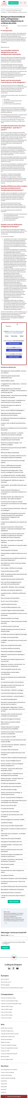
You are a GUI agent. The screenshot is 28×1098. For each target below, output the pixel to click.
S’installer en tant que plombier (9, 637)
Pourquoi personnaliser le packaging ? (11, 651)
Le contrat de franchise (7, 808)
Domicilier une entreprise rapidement (11, 590)
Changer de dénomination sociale (9, 1033)
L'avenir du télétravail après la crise (11, 607)
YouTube (17, 968)
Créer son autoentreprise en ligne (9, 1000)
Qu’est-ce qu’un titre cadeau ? (9, 601)
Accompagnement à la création (9, 1069)
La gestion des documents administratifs (12, 579)
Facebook (13, 968)
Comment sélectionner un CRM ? (10, 571)
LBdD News (3, 9)
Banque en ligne (5, 1056)
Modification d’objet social (8, 1036)
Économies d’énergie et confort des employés (14, 878)
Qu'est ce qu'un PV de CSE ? (9, 805)
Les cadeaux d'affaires (7, 875)
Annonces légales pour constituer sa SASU (12, 819)
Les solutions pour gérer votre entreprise (12, 682)
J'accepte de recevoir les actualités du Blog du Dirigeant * (13, 942)
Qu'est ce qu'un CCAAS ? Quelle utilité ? (12, 825)
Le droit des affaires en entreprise (10, 648)
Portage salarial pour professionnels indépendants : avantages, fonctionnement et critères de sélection (14, 390)
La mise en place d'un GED (8, 736)
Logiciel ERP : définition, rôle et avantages (13, 587)
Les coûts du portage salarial (9, 699)
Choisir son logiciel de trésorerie (9, 1053)
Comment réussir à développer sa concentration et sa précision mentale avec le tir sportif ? (13, 491)
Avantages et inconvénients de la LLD (11, 841)
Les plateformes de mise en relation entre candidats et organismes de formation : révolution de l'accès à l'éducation (12, 535)
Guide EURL (4, 1081)
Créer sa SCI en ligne (6, 1017)
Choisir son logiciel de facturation (9, 1048)
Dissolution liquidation (6, 1039)
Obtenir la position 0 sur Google (10, 618)
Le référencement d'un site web (10, 626)
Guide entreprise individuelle (8, 1078)
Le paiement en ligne (6, 822)
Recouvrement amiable (7, 864)
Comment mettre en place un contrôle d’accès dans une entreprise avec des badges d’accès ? (14, 503)
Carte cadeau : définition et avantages (11, 568)
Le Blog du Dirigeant (4, 3)
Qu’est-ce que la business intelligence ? (12, 797)
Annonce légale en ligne (7, 1059)
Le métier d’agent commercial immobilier (12, 610)
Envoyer (5, 947)
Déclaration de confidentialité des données (12, 987)
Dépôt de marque (5, 1042)
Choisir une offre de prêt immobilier (11, 838)
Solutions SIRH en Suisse (7, 380)
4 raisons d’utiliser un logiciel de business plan (13, 757)
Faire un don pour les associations (10, 598)
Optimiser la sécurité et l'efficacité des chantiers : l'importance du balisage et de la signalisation (13, 528)
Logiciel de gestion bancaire (9, 604)
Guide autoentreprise (6, 1075)
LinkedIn (9, 968)
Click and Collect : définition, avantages (12, 690)
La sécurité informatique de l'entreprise (12, 693)
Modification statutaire (7, 1028)
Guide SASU (4, 1083)
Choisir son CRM (5, 1050)
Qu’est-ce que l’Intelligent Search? (11, 760)
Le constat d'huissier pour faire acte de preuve (14, 886)
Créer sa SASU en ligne (6, 1015)
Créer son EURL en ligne (7, 1006)
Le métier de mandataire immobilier (11, 783)
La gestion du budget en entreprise (11, 719)
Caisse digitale (5, 867)
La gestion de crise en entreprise (10, 811)
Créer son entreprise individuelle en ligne (11, 1003)
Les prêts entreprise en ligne (9, 789)
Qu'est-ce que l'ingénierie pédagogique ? (13, 410)
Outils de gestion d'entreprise (9, 550)
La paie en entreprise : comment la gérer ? (12, 696)
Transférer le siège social (7, 1031)
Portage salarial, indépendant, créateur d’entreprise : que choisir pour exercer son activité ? (13, 709)
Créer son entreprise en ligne (8, 998)
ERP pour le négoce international (10, 452)
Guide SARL (4, 1086)
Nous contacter (5, 979)
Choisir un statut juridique (7, 1072)
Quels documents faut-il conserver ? (11, 892)
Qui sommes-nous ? (6, 982)
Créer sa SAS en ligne (6, 1012)
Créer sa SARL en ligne (6, 1009)
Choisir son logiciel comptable (8, 1045)
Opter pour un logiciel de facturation (11, 645)
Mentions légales (5, 985)
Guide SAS (3, 1089)
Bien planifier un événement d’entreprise (12, 889)
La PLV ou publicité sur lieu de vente (11, 669)
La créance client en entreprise (9, 749)
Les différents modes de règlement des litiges (14, 634)
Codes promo (13, 3)
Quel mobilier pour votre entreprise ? (11, 786)
